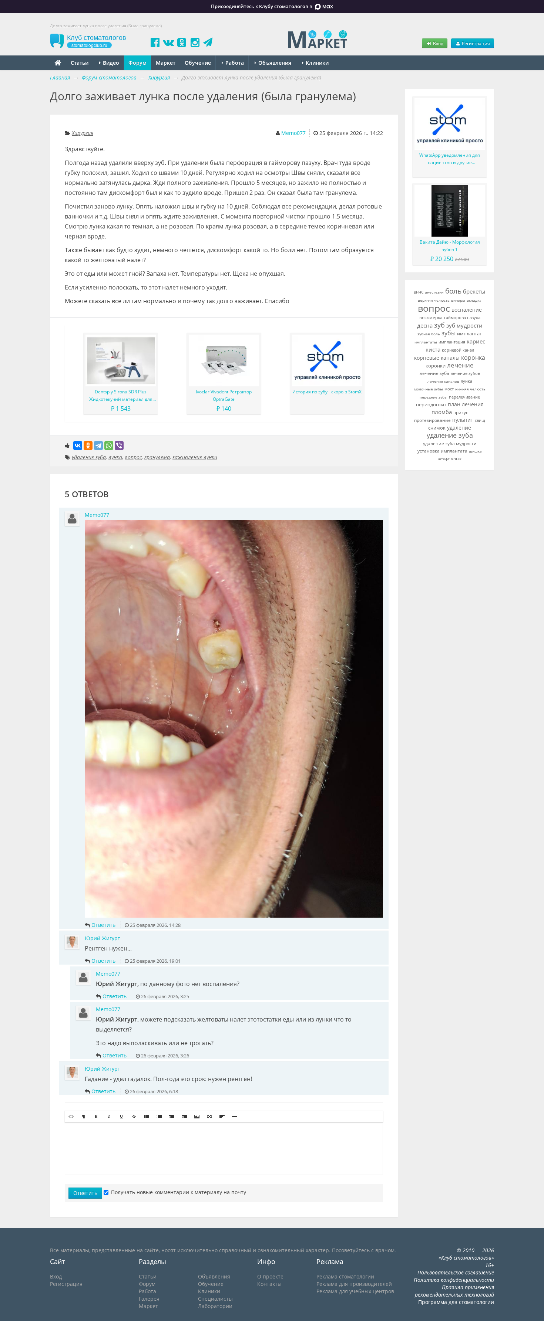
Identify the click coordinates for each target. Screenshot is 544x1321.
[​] (224, 1148)
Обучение (198, 62)
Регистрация (475, 43)
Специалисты (215, 1298)
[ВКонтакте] (77, 445)
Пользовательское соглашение (455, 1272)
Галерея (149, 1298)
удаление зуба (89, 457)
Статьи (79, 62)
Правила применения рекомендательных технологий (454, 1291)
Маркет (165, 62)
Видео (110, 62)
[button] (71, 1116)
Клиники (316, 62)
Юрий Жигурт (102, 938)
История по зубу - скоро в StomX (327, 392)
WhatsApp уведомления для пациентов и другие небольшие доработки (449, 159)
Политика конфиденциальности (454, 1279)
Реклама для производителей (354, 1283)
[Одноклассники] (88, 445)
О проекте (270, 1276)
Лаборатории (215, 1306)
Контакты (269, 1283)
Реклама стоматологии (345, 1276)
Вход (437, 43)
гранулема (157, 457)
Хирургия (82, 132)
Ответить (103, 924)
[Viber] (119, 445)
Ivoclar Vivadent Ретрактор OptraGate (224, 395)
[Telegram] (98, 445)
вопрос (133, 457)
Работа (234, 62)
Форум (137, 62)
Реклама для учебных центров (355, 1291)
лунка (115, 457)
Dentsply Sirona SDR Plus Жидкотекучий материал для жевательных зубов (120, 396)
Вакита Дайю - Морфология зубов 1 (450, 246)
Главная (60, 77)
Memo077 (293, 132)
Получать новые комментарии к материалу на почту (178, 1192)
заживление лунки (194, 457)
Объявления (274, 62)
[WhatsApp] (108, 445)
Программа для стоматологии (456, 1301)
